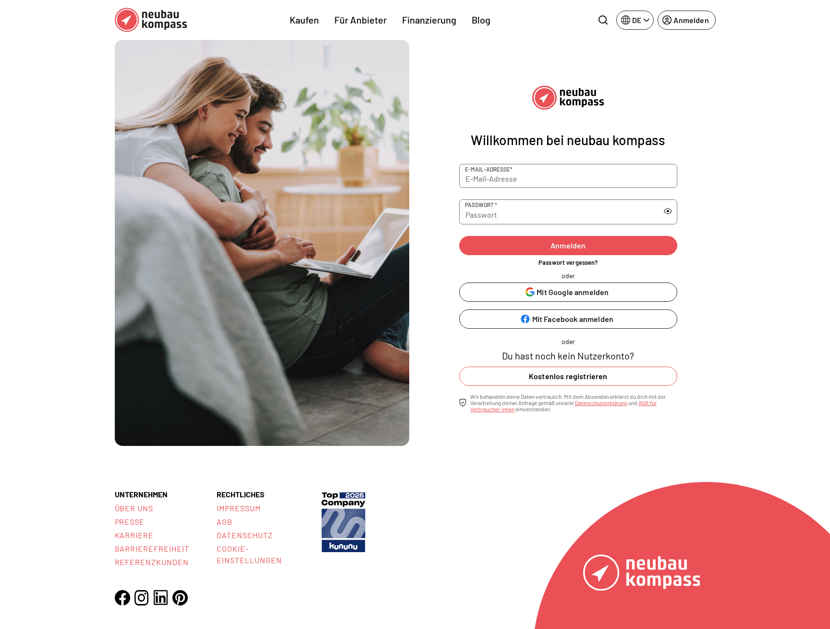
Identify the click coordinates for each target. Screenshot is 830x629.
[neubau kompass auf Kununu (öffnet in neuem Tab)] (343, 521)
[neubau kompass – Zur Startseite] (151, 20)
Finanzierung (429, 19)
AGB (224, 521)
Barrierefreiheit (152, 548)
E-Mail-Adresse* (489, 169)
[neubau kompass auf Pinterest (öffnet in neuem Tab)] (180, 598)
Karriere (134, 535)
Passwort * (481, 204)
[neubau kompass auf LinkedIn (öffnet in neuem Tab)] (161, 597)
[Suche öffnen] (602, 20)
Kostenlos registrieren (568, 376)
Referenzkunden (152, 562)
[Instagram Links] (141, 598)
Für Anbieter (360, 19)
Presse (130, 521)
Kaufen (304, 19)
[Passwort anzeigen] (668, 211)
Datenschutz (245, 535)
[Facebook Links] (122, 598)
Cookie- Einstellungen (249, 554)
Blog (481, 19)
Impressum (239, 508)
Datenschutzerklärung (601, 402)
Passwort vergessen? (568, 262)
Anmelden (568, 245)
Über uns (134, 508)
